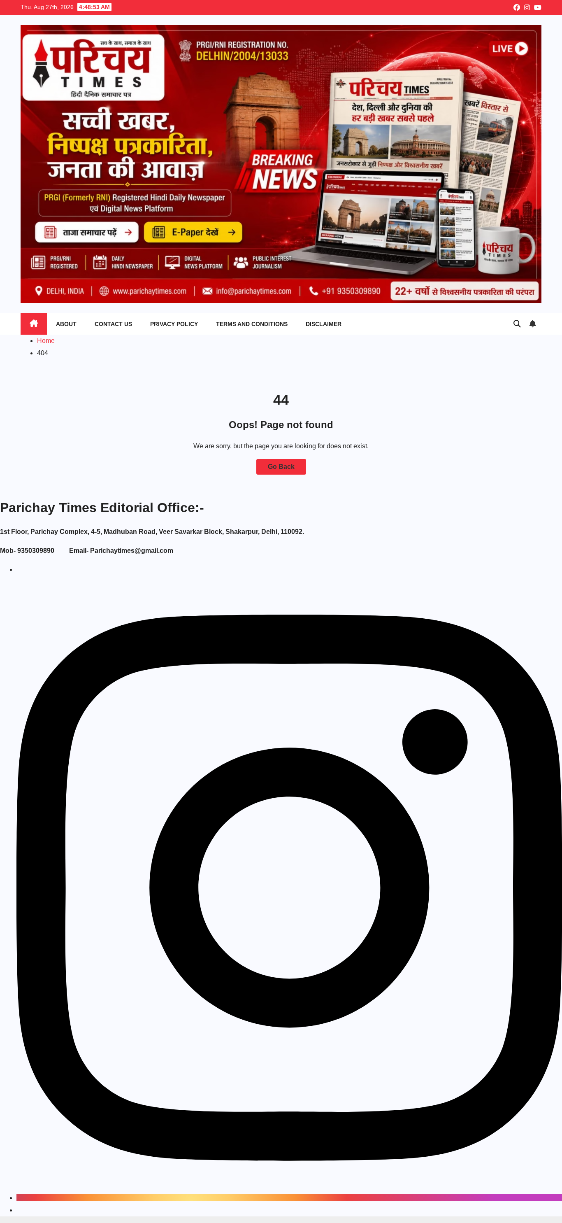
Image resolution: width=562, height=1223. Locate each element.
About (66, 324)
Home (46, 340)
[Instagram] (289, 1197)
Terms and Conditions (252, 324)
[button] (517, 324)
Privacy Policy (174, 324)
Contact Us (113, 324)
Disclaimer (323, 324)
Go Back (281, 466)
